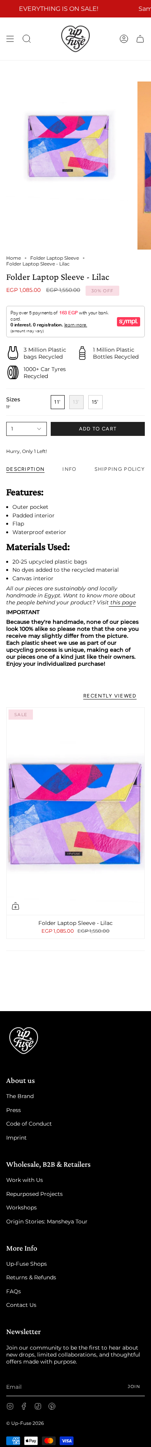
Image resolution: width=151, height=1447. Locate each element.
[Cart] (140, 38)
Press (13, 1110)
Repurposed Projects (34, 1193)
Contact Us (21, 1304)
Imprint (16, 1137)
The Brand (20, 1096)
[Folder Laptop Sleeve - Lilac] (75, 811)
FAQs (13, 1291)
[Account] (124, 38)
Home (13, 258)
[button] (26, 38)
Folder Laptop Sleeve (54, 258)
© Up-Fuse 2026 (25, 1423)
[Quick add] (15, 906)
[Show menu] (10, 38)
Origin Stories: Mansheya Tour (47, 1221)
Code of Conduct (29, 1123)
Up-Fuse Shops (26, 1263)
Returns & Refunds (31, 1277)
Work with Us (24, 1179)
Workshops (21, 1207)
